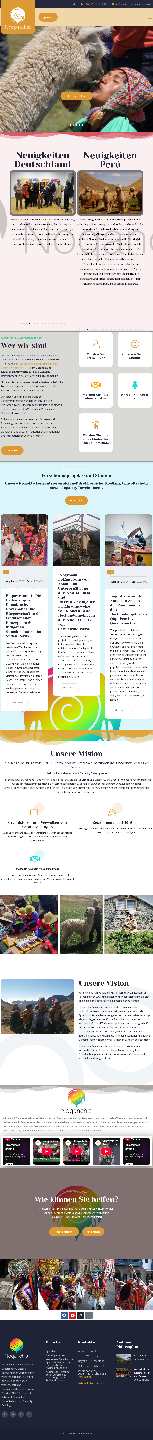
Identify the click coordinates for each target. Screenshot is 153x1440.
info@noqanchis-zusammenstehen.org (133, 4)
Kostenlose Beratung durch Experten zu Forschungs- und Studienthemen (58, 1376)
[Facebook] (64, 1315)
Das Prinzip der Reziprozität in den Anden (142, 1372)
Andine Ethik (141, 1355)
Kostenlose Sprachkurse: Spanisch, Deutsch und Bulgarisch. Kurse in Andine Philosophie (60, 1363)
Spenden (51, 1351)
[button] (70, 125)
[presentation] (11, 79)
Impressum (84, 1376)
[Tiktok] (89, 1315)
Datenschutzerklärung (90, 1383)
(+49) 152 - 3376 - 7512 (95, 4)
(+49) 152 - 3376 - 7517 (92, 1366)
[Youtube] (72, 1315)
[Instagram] (80, 1315)
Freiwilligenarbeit (55, 1355)
